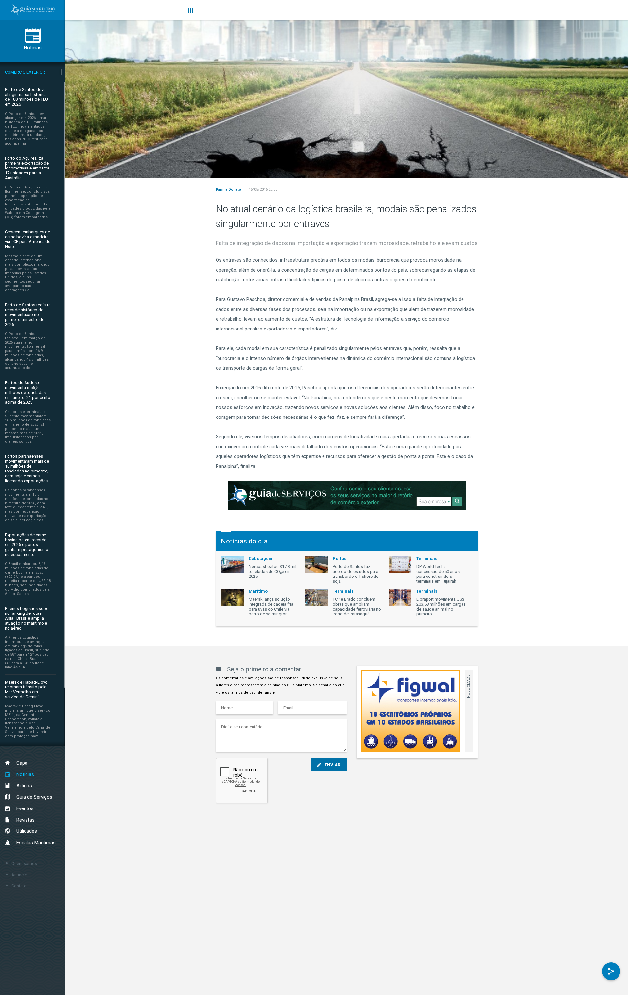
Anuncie (19, 874)
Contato (18, 885)
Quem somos (24, 863)
